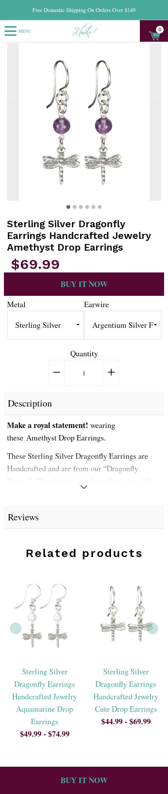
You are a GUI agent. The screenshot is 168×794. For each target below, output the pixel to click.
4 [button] (87, 207)
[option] (84, 122)
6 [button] (100, 207)
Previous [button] (13, 122)
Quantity (84, 353)
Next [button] (155, 122)
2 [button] (75, 207)
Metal (16, 304)
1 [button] (68, 207)
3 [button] (81, 207)
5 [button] (93, 207)
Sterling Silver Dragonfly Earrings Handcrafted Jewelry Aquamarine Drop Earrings (44, 696)
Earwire (96, 304)
